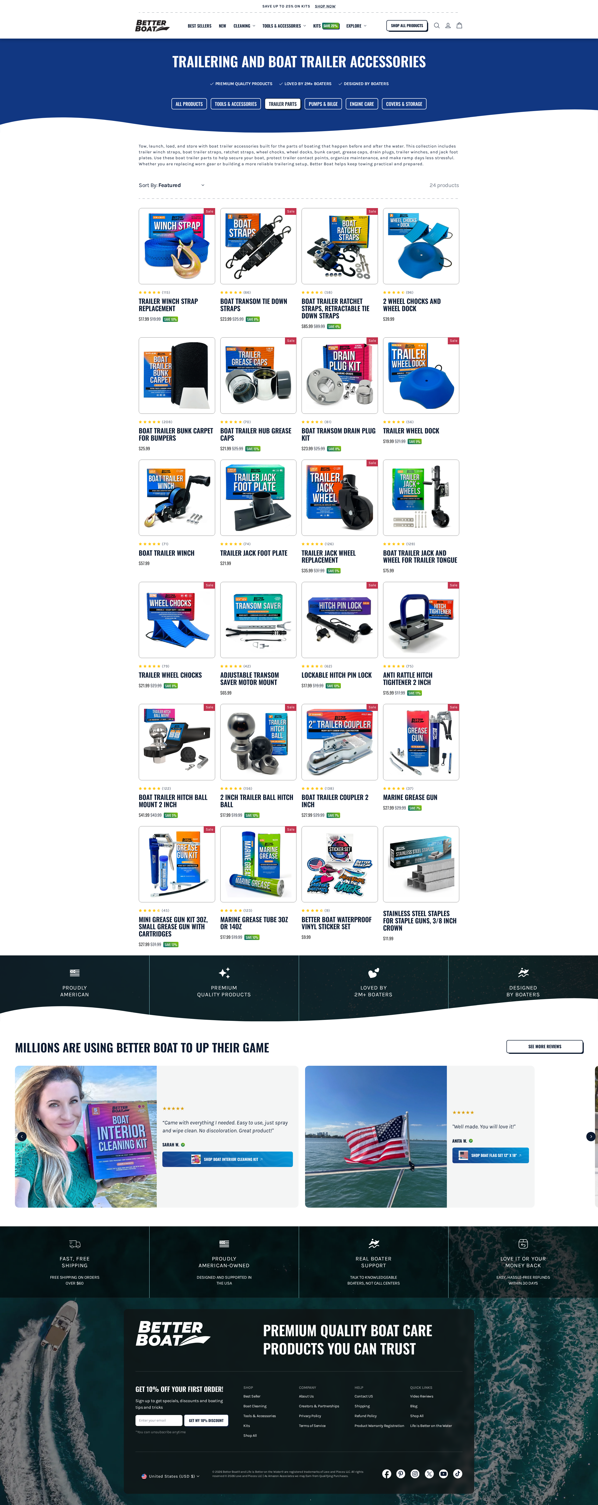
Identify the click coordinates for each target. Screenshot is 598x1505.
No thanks (299, 806)
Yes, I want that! (299, 789)
